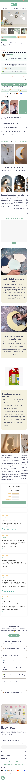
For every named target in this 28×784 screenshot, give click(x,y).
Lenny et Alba (8, 773)
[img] (5, 515)
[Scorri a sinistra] (4, 18)
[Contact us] (3, 778)
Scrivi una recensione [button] (14, 502)
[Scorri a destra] (23, 18)
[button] (3, 48)
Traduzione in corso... (10, 529)
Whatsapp (14, 635)
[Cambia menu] (1, 4)
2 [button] (13, 618)
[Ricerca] (24, 4)
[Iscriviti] (25, 747)
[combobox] (14, 778)
